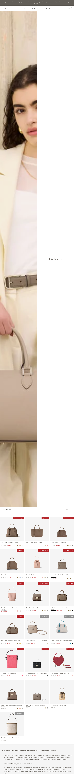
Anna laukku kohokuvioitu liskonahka (36, 673)
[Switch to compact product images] (10, 509)
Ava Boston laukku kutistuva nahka (11, 640)
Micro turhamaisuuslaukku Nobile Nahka (35, 706)
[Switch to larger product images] (4, 509)
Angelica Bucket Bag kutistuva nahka (36, 574)
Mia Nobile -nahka (34, 542)
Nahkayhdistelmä (61, 640)
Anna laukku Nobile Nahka (33, 607)
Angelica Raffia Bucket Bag (58, 705)
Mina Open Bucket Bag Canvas (10, 737)
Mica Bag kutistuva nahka (8, 673)
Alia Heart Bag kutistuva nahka (60, 673)
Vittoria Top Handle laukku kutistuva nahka (11, 706)
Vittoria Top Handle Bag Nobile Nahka (61, 574)
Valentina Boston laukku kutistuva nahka (60, 608)
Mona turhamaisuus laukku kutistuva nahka (36, 641)
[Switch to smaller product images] (7, 509)
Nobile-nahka (8, 574)
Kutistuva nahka (58, 542)
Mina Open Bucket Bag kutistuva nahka (10, 608)
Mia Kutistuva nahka (9, 542)
